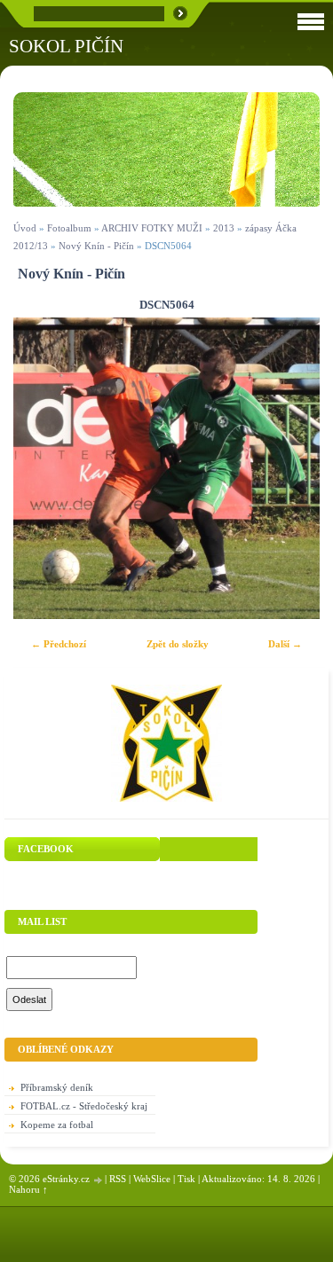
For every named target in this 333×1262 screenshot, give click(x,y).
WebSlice (151, 1178)
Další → (285, 644)
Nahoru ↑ (28, 1189)
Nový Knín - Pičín (96, 245)
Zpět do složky (178, 644)
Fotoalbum (69, 228)
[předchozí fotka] (42, 468)
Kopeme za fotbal (56, 1124)
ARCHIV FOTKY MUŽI (151, 228)
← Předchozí (58, 644)
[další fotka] (291, 468)
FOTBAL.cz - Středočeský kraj (83, 1106)
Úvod (24, 228)
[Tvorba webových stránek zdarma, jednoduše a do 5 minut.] (98, 1180)
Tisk (186, 1178)
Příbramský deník (56, 1087)
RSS (117, 1178)
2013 (223, 228)
